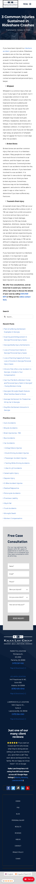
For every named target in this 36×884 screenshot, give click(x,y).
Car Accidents (9, 443)
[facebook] (8, 788)
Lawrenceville (17, 780)
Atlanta (17, 777)
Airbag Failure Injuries (13, 448)
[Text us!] (28, 880)
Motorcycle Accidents (12, 493)
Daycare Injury (9, 478)
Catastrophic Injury (11, 473)
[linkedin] (23, 788)
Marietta (24, 777)
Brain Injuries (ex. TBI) (12, 433)
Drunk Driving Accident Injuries (17, 453)
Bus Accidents (9, 438)
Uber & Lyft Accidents (13, 468)
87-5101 (18, 663)
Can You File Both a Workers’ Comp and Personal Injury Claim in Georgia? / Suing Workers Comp (18, 383)
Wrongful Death (10, 513)
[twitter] (13, 788)
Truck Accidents (10, 508)
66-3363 (18, 714)
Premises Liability (11, 498)
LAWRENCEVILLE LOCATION (18, 702)
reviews (17, 736)
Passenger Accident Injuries (16, 458)
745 (18, 689)
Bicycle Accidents (10, 428)
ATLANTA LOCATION (18, 676)
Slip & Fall (7, 503)
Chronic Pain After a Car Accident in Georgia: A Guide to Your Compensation (17, 372)
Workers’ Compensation (13, 518)
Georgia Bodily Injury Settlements (17, 345)
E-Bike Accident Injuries (13, 483)
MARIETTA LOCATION (18, 651)
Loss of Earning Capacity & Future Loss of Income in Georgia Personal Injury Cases (17, 361)
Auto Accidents (10, 423)
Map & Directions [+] (18, 668)
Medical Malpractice (11, 488)
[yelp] (28, 788)
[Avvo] (18, 788)
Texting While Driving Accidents (17, 463)
